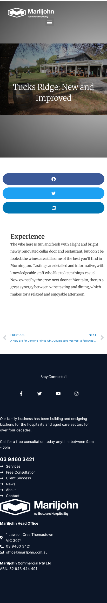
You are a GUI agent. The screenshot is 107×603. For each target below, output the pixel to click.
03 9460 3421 (17, 459)
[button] (49, 22)
